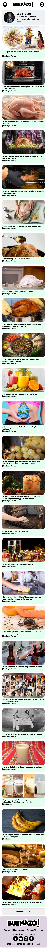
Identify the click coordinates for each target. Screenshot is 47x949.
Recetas (7, 930)
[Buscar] (42, 4)
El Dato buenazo (18, 930)
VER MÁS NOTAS (23, 911)
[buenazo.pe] (23, 923)
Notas (42, 930)
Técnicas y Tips (32, 930)
